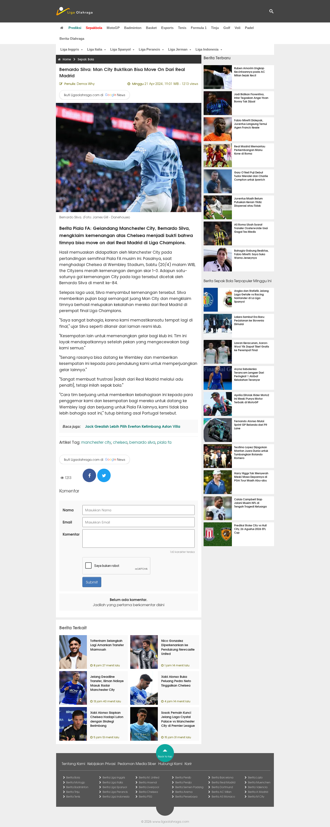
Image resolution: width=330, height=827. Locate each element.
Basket (151, 28)
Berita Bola (73, 777)
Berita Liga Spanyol (115, 787)
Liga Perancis (149, 49)
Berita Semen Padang (189, 787)
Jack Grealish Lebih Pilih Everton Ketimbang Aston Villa (132, 426)
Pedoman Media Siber (137, 763)
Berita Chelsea (148, 792)
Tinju (215, 28)
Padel (249, 28)
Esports (167, 28)
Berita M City (256, 796)
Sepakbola (94, 28)
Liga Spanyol (120, 49)
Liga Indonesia (207, 49)
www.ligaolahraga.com (170, 821)
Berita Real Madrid (223, 782)
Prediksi (74, 28)
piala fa (164, 442)
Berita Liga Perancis (115, 792)
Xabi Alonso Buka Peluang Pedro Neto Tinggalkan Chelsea (176, 681)
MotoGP (113, 28)
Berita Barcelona (222, 777)
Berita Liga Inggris (114, 777)
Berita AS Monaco (223, 796)
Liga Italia (94, 49)
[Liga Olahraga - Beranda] (74, 11)
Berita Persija (183, 782)
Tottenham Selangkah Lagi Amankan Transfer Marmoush (107, 645)
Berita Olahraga (71, 38)
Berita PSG (145, 796)
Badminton (132, 28)
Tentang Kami (73, 763)
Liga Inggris (69, 49)
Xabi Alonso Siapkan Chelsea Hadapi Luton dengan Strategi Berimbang (106, 719)
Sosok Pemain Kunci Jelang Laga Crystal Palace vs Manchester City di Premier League (178, 719)
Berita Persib (183, 777)
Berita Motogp (75, 782)
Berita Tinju (72, 792)
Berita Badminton (77, 787)
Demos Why (86, 83)
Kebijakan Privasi (101, 763)
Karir (188, 763)
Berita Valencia (257, 787)
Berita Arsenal (148, 782)
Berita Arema (183, 792)
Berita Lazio (255, 777)
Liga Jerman (177, 49)
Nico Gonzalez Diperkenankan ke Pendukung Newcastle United (178, 647)
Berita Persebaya (186, 796)
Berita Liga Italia (113, 782)
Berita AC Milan (221, 792)
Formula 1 (199, 28)
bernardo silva (142, 442)
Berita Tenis (73, 796)
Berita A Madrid (258, 792)
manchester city (96, 442)
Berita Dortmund (222, 787)
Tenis (182, 28)
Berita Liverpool (149, 787)
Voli (237, 28)
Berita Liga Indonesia (116, 796)
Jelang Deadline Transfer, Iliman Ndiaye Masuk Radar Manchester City (107, 683)
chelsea (120, 442)
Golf (226, 28)
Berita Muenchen (259, 782)
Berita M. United (149, 777)
